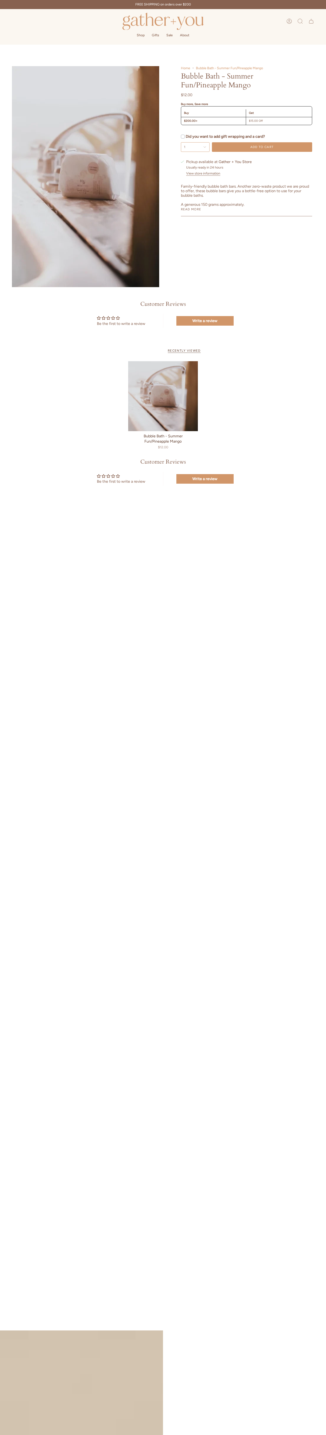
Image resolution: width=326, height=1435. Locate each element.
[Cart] (311, 21)
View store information (203, 173)
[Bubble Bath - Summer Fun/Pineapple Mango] (163, 396)
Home (185, 68)
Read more (191, 209)
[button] (300, 21)
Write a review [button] (204, 320)
